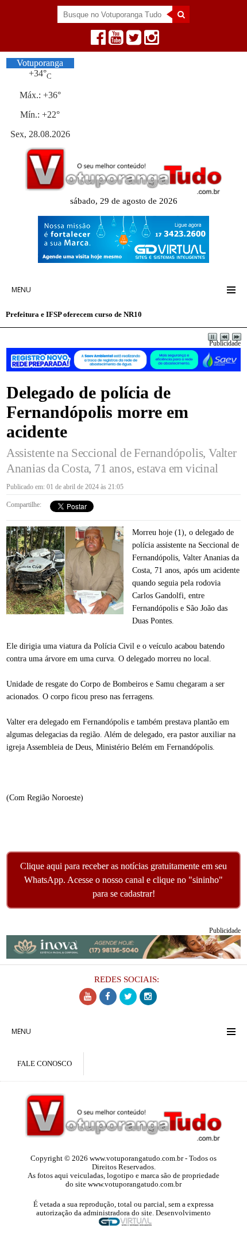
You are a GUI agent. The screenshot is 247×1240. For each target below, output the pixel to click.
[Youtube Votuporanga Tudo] (115, 40)
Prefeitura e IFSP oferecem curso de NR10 (74, 315)
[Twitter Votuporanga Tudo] (132, 40)
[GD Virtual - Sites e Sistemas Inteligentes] (123, 260)
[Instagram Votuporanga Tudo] (150, 40)
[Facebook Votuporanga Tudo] (97, 40)
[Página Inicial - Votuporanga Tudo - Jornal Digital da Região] (123, 191)
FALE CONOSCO (44, 1064)
